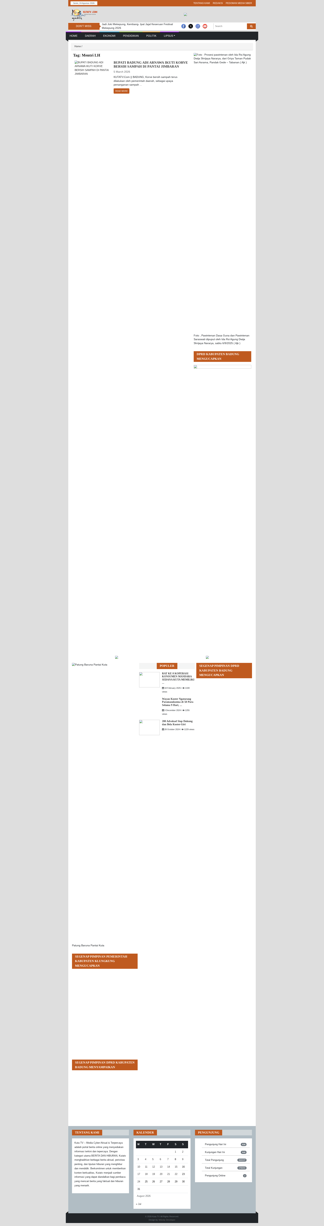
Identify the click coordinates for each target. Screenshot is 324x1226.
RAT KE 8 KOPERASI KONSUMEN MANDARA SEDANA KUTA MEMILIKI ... (178, 678)
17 (138, 1174)
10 (138, 1166)
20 (161, 1174)
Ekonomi (109, 35)
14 (168, 1166)
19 (153, 1174)
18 (146, 1174)
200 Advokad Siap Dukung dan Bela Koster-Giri (177, 723)
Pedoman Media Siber (239, 3)
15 (176, 1166)
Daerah (90, 35)
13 (161, 1166)
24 (138, 1181)
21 (168, 1174)
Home (73, 35)
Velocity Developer (166, 1220)
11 (146, 1166)
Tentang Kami (201, 3)
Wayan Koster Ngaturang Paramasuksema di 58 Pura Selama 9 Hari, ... (177, 702)
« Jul (138, 1204)
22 (176, 1174)
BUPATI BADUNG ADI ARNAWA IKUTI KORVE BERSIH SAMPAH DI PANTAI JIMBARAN (151, 64)
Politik (151, 35)
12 (153, 1166)
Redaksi (218, 3)
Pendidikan (131, 35)
